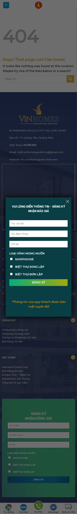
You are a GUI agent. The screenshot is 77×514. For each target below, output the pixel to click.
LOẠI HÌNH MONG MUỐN (27, 253)
